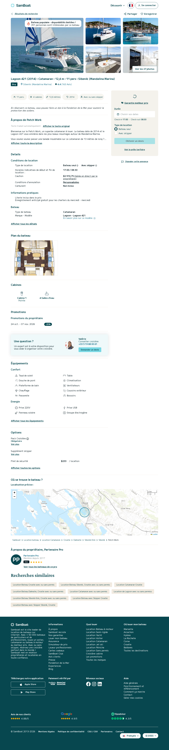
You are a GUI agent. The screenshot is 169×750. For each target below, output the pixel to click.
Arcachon (128, 632)
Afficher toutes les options (25, 468)
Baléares (128, 647)
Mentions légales (46, 731)
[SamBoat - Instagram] (94, 684)
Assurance (53, 641)
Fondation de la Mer (58, 663)
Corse (127, 641)
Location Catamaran (96, 641)
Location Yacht (94, 635)
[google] (66, 714)
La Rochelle (130, 638)
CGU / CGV (93, 731)
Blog (50, 669)
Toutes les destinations (136, 650)
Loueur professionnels (59, 647)
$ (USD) (149, 735)
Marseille (128, 629)
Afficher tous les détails (24, 223)
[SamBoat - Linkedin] (99, 684)
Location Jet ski (94, 644)
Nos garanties (55, 635)
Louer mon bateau (57, 638)
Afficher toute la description (26, 143)
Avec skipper (125, 133)
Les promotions (94, 656)
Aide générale (131, 683)
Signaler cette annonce (136, 161)
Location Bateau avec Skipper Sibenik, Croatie (34, 605)
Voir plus (15, 444)
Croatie (127, 644)
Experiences (54, 666)
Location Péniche (95, 647)
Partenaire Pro (31, 555)
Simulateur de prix (57, 644)
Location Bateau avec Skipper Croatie (90, 598)
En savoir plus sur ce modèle (78, 218)
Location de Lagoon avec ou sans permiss (133, 591)
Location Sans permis (97, 650)
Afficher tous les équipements (27, 420)
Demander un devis (90, 349)
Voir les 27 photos (144, 68)
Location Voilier (94, 638)
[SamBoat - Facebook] (88, 684)
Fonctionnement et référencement (134, 687)
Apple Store (30, 684)
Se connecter (148, 5)
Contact (128, 694)
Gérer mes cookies (133, 698)
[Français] (131, 5)
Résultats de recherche (26, 13)
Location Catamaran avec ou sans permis (88, 591)
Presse (51, 660)
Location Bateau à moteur (99, 629)
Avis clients (54, 656)
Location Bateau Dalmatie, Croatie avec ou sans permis (38, 591)
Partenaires (106, 731)
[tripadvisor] (118, 714)
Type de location (123, 125)
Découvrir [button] (116, 5)
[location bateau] (21, 5)
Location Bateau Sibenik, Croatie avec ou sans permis (85, 584)
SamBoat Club (55, 653)
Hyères (127, 635)
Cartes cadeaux (56, 650)
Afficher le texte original (56, 126)
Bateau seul (125, 129)
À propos (53, 629)
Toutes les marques (96, 660)
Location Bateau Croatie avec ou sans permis (33, 584)
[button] (14, 493)
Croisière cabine (94, 653)
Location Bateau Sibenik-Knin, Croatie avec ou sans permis (39, 598)
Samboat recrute (57, 632)
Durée (117, 109)
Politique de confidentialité (71, 731)
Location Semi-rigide (97, 632)
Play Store (30, 692)
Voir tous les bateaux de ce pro (40, 566)
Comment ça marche (134, 691)
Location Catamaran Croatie (129, 584)
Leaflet (155, 534)
